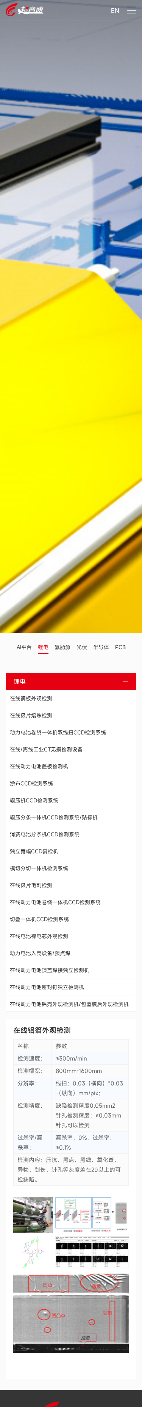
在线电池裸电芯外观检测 (39, 936)
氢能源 (62, 647)
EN (115, 11)
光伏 (81, 647)
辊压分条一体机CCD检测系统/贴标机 (54, 817)
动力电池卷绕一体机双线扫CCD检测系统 (58, 732)
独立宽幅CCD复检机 (34, 851)
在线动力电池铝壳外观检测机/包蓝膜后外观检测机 (69, 1004)
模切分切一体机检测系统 (39, 868)
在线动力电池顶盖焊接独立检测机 (49, 970)
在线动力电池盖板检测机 (39, 766)
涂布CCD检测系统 (31, 783)
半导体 (101, 647)
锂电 (43, 647)
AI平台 (24, 647)
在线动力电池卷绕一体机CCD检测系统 (55, 902)
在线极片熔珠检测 (31, 715)
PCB (120, 647)
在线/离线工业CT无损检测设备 (46, 749)
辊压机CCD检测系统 (34, 800)
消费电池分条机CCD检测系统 (45, 834)
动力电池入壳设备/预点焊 (40, 953)
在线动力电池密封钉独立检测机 (47, 987)
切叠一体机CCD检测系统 (39, 919)
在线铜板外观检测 (31, 698)
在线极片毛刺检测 (31, 885)
